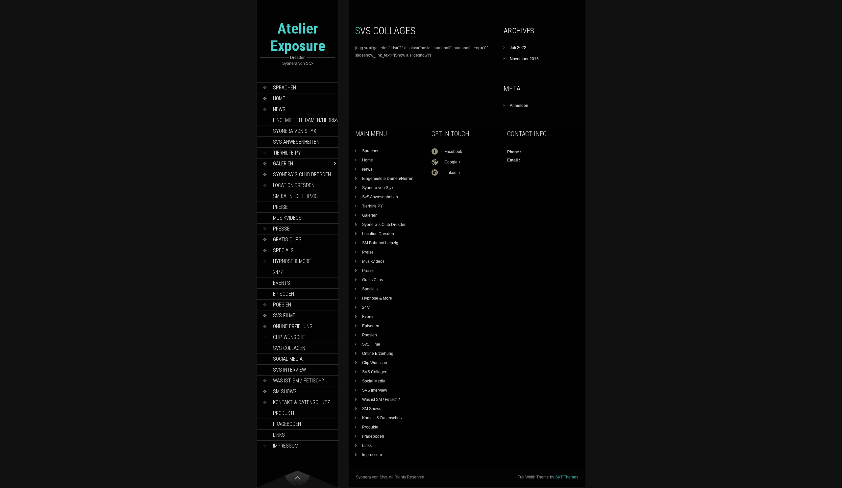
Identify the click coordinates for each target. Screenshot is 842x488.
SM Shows (285, 391)
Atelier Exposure (297, 37)
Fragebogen (287, 424)
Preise (280, 207)
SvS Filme (284, 315)
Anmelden (519, 105)
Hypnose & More (292, 261)
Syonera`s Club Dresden (302, 174)
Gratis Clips (287, 239)
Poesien (282, 305)
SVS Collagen (289, 348)
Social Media (288, 359)
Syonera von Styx (294, 131)
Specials (283, 250)
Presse (281, 229)
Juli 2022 (518, 47)
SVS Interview (289, 370)
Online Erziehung (292, 326)
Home (279, 98)
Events (281, 283)
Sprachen (284, 88)
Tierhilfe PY (287, 153)
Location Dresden (293, 185)
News (279, 109)
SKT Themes (566, 477)
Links (279, 435)
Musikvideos (287, 218)
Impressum (285, 446)
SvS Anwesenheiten (296, 142)
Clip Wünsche (289, 337)
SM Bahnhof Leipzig (295, 196)
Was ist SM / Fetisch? (298, 381)
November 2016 (524, 59)
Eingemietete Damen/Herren (305, 120)
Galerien (283, 163)
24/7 (278, 272)
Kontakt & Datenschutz (301, 402)
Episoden (283, 294)
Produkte (284, 413)
